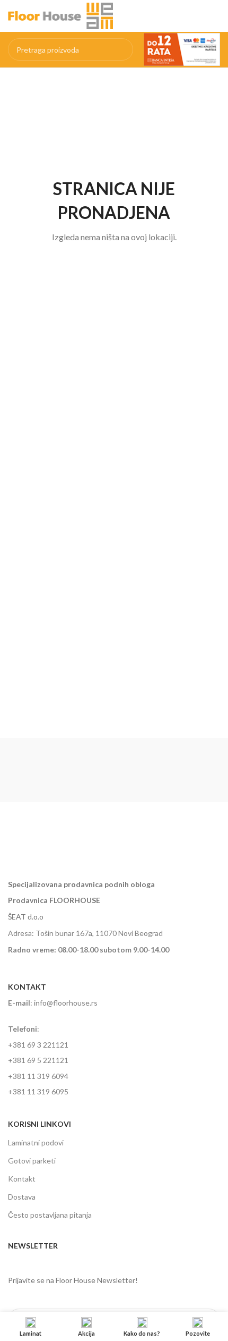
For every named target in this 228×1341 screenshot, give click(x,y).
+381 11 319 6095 (38, 1091)
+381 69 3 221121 (38, 1044)
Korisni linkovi (39, 1123)
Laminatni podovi (36, 1142)
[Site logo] (60, 15)
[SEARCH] (122, 49)
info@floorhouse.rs (66, 1002)
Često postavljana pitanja (50, 1214)
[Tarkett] (61, 770)
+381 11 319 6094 (38, 1076)
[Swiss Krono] (167, 770)
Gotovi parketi (32, 1160)
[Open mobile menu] (215, 16)
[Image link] (87, 844)
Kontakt (22, 1178)
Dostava (22, 1196)
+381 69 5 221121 (38, 1060)
